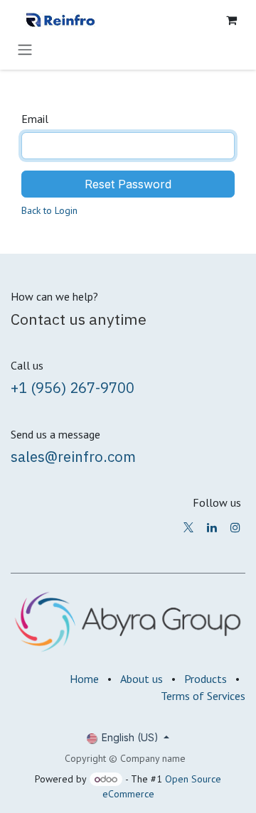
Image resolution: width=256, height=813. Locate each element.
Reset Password (128, 184)
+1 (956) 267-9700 (72, 387)
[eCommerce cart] (231, 20)
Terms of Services (203, 696)
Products (205, 679)
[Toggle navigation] (25, 49)
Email (34, 119)
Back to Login (49, 210)
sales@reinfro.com (73, 456)
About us (141, 679)
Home (84, 679)
